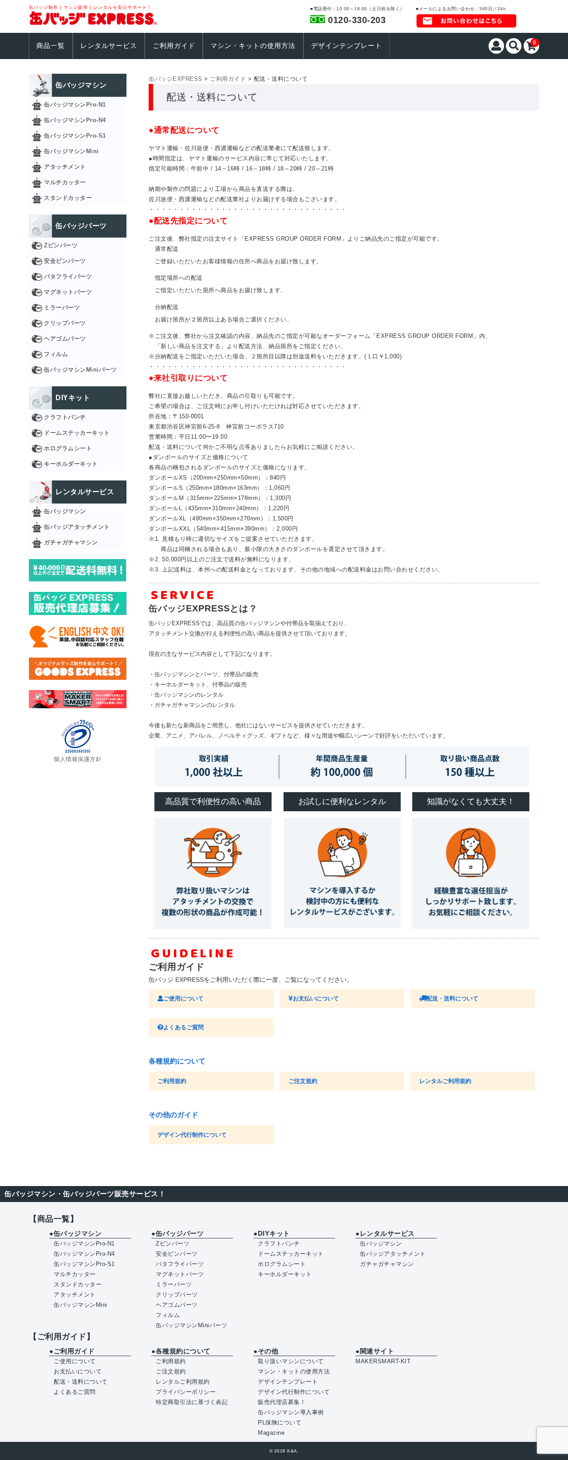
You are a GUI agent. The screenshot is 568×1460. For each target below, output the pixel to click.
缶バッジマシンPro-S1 (75, 135)
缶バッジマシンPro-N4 (75, 120)
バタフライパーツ (68, 276)
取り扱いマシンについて (291, 1361)
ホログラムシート (68, 448)
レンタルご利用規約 (445, 1081)
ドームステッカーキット (77, 432)
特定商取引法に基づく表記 (192, 1402)
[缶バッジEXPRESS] (93, 20)
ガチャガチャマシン (71, 542)
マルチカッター (65, 182)
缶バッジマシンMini (71, 151)
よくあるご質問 (183, 1027)
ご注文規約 (302, 1081)
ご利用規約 (172, 1081)
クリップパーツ (65, 323)
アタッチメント (65, 166)
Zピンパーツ (61, 245)
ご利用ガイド (174, 45)
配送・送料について (452, 998)
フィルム (56, 354)
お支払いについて (316, 998)
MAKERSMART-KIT (382, 1361)
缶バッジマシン (65, 511)
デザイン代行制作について (192, 1134)
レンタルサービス (108, 45)
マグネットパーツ (68, 292)
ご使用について (183, 998)
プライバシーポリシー (186, 1392)
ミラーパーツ (62, 307)
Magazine (271, 1432)
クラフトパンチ (65, 417)
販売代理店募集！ (282, 1402)
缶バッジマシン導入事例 (291, 1412)
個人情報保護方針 (78, 759)
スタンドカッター (68, 197)
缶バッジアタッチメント (77, 527)
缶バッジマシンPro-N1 (75, 104)
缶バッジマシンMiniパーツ (80, 369)
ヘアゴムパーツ (65, 338)
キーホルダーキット (71, 463)
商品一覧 (50, 45)
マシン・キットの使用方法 (253, 45)
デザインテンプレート (346, 45)
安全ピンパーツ (65, 261)
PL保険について (279, 1422)
